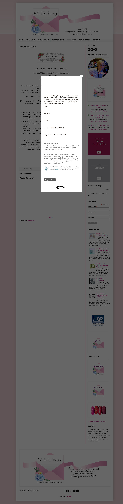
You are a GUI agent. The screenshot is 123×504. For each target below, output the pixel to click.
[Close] (81, 76)
